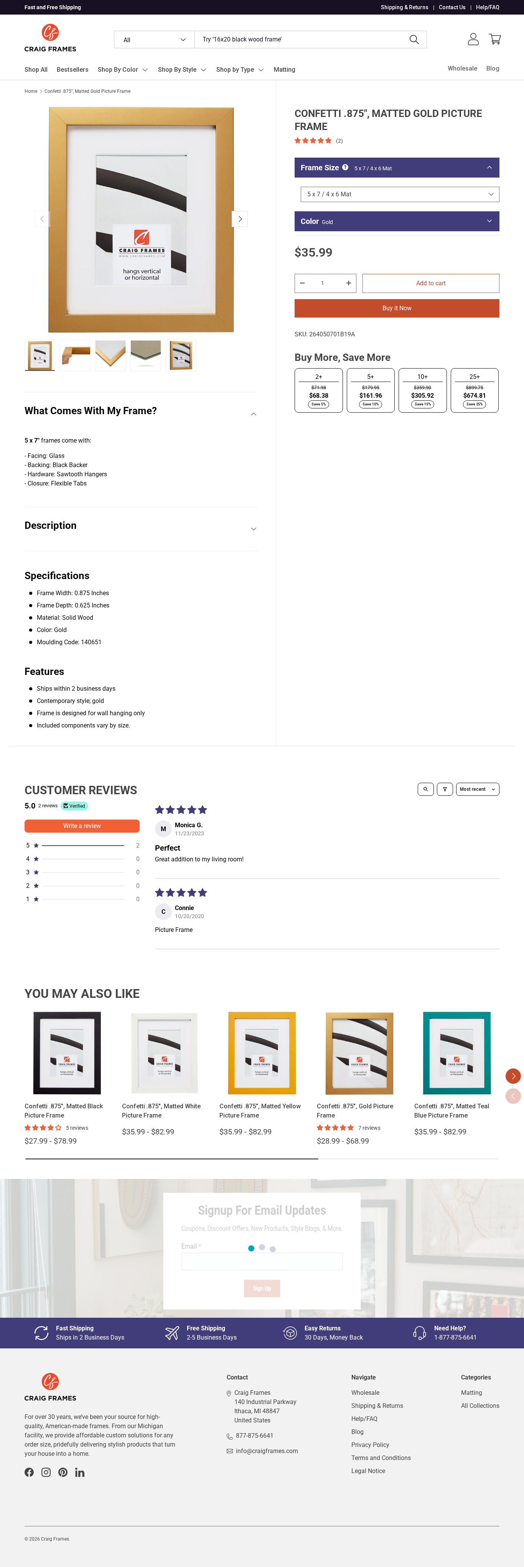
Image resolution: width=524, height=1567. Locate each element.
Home (31, 91)
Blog (492, 68)
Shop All (36, 69)
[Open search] (426, 789)
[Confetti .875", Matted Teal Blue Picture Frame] (456, 1053)
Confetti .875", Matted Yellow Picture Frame (260, 1111)
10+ (422, 376)
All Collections (480, 1405)
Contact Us (452, 7)
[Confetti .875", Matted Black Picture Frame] (67, 1053)
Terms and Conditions (381, 1458)
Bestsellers (73, 69)
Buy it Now (397, 307)
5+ (370, 376)
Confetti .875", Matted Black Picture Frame (64, 1111)
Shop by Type (235, 69)
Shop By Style (177, 69)
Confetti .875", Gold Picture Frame (355, 1111)
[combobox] (270, 39)
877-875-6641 (255, 1435)
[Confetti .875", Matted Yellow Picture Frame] (262, 1053)
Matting (284, 69)
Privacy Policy (370, 1444)
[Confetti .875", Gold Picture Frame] (359, 1053)
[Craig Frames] (50, 1377)
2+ (318, 376)
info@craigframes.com (267, 1451)
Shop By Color (118, 69)
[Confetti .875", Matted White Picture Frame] (164, 1053)
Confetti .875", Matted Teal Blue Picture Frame (451, 1111)
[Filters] (445, 789)
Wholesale (462, 68)
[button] (494, 39)
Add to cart (431, 282)
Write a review (82, 826)
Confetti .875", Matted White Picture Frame (161, 1111)
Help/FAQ (487, 7)
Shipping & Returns (404, 7)
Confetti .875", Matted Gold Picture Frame (87, 91)
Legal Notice (368, 1471)
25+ (475, 376)
